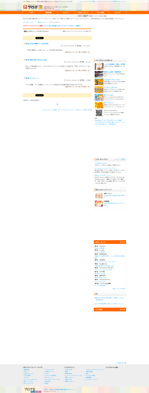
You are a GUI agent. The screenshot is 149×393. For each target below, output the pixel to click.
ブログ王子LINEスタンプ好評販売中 (105, 124)
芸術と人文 (63, 18)
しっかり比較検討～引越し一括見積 (114, 64)
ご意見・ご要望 (48, 389)
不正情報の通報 (58, 389)
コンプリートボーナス (110, 87)
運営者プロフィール (70, 389)
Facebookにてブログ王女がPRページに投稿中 (108, 120)
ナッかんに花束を (100, 252)
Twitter (46, 383)
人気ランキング (28, 373)
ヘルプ (103, 1)
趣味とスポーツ (70, 18)
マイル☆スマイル (100, 281)
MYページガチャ (109, 95)
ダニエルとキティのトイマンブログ (105, 168)
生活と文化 (25, 18)
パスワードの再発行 (111, 1)
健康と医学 (35, 18)
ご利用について (95, 1)
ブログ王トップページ (29, 22)
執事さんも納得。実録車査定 (112, 72)
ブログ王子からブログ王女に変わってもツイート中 (110, 122)
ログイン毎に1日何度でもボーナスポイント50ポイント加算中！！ (63, 26)
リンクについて (85, 1)
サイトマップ (122, 1)
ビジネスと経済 (104, 18)
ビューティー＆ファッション (45, 18)
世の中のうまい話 (100, 273)
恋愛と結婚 (94, 18)
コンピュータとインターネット (83, 18)
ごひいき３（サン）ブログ (112, 79)
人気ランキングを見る (118, 288)
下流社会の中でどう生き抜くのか (104, 266)
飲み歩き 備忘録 (99, 248)
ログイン (26, 371)
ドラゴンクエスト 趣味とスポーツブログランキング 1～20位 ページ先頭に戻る (66, 110)
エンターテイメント (119, 18)
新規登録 (26, 369)
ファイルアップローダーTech (103, 270)
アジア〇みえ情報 (100, 285)
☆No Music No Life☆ (101, 163)
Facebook (47, 381)
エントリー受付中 (120, 159)
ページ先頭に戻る (119, 363)
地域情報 (111, 18)
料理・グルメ (56, 18)
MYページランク (109, 103)
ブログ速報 (27, 375)
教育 (30, 18)
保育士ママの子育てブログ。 (103, 175)
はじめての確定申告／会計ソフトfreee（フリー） (109, 304)
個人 (99, 18)
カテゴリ (26, 377)
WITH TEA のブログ (100, 277)
